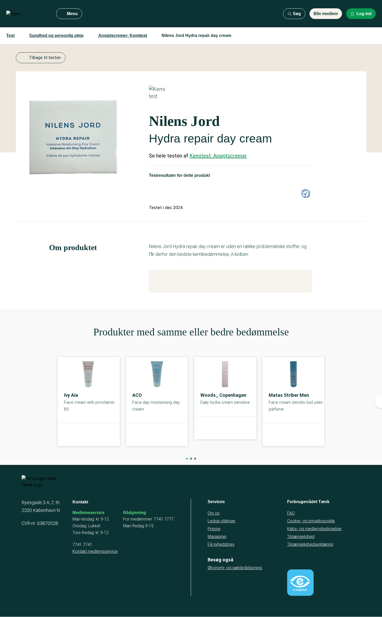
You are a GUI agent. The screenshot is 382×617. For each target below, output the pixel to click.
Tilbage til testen (45, 57)
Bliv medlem (326, 13)
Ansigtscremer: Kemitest (122, 35)
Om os (214, 513)
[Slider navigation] (187, 459)
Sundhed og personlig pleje (56, 35)
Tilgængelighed (300, 536)
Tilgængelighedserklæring (310, 544)
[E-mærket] (300, 582)
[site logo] (27, 14)
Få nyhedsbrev (221, 544)
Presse (214, 528)
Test (10, 35)
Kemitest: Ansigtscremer (218, 156)
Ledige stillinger (221, 520)
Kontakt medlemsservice (95, 551)
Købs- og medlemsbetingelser (314, 528)
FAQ (291, 513)
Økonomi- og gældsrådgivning (235, 567)
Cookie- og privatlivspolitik (311, 520)
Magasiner (217, 536)
